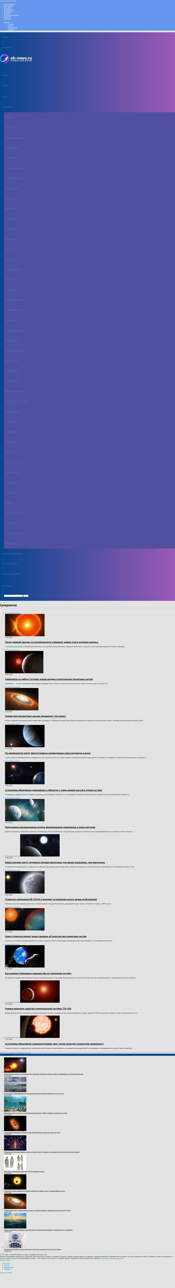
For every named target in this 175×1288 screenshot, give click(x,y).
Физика (7, 19)
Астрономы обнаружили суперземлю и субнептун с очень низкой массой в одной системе (53, 790)
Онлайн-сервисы (12, 574)
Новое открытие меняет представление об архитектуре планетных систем (45, 936)
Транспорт (11, 482)
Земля (7, 13)
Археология (9, 4)
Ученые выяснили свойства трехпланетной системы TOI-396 (38, 1008)
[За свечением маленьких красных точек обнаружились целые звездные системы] (15, 1130)
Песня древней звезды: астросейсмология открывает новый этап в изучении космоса (51, 642)
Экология (11, 523)
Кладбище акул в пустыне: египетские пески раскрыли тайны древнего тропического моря (35, 1113)
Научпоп (8, 11)
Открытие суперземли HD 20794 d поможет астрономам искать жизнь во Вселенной (51, 899)
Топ (5, 97)
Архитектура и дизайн (16, 168)
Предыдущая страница (8, 1053)
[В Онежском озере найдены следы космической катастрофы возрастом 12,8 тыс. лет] (15, 1091)
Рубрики (7, 107)
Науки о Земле (13, 361)
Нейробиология (13, 381)
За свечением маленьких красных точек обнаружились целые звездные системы (32, 1132)
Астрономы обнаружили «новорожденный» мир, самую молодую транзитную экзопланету (54, 1043)
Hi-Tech (10, 127)
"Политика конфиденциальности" (112, 1258)
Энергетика (12, 543)
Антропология (13, 148)
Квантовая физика (14, 269)
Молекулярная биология (16, 350)
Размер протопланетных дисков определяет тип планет (35, 716)
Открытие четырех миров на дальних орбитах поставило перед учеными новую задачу (34, 1191)
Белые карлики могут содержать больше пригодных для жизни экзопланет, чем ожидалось (55, 862)
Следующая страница (23, 1053)
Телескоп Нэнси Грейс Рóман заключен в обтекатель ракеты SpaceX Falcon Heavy (32, 1249)
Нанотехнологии (14, 371)
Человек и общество (15, 513)
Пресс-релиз (12, 432)
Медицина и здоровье (15, 330)
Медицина (9, 10)
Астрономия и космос (15, 178)
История (11, 259)
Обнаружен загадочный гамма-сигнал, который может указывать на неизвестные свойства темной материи (41, 1152)
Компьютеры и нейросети (17, 300)
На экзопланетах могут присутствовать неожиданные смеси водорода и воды (48, 753)
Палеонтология (11, 15)
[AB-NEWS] (16, 63)
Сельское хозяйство (15, 462)
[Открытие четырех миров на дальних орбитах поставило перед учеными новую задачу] (15, 1189)
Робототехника (13, 472)
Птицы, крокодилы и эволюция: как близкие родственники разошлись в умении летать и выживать (38, 1230)
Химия (10, 503)
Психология (12, 442)
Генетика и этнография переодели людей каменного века (24, 1171)
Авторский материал (15, 137)
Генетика (11, 229)
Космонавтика (13, 290)
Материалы (12, 320)
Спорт (10, 452)
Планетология (13, 421)
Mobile (10, 117)
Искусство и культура (15, 533)
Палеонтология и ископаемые (18, 401)
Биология (8, 6)
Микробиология (13, 340)
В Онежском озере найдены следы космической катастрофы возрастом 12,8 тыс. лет (34, 1093)
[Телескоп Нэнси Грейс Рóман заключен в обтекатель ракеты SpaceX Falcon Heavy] (15, 1247)
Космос (7, 8)
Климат (10, 279)
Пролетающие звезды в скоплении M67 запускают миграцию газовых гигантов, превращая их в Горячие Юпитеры (43, 1074)
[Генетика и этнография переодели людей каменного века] (15, 1169)
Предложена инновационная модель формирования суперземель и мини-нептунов (50, 827)
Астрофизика (12, 198)
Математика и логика (15, 310)
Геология (11, 249)
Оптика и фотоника (15, 391)
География (11, 239)
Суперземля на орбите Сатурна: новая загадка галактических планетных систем (49, 679)
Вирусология (12, 219)
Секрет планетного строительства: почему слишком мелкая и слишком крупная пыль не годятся (37, 1210)
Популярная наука (14, 411)
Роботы (7, 17)
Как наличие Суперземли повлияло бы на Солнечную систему (38, 973)
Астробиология (13, 188)
